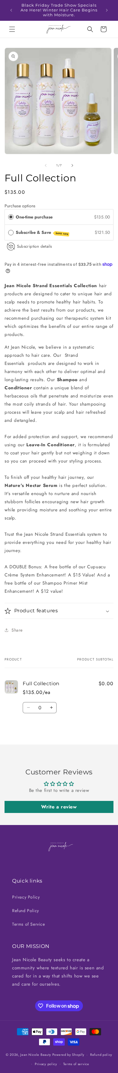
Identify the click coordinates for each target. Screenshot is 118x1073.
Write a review (59, 806)
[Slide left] (45, 165)
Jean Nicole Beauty (35, 1054)
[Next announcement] (106, 10)
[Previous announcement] (11, 10)
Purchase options (20, 206)
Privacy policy (46, 1064)
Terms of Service (28, 924)
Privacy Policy (26, 897)
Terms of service (76, 1064)
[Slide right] (72, 165)
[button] (12, 29)
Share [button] (17, 630)
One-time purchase (34, 217)
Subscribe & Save (42, 232)
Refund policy (101, 1054)
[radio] (11, 217)
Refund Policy (25, 911)
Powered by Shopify (68, 1054)
